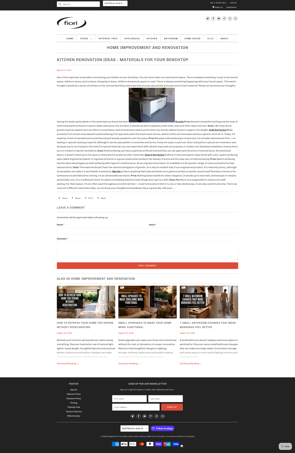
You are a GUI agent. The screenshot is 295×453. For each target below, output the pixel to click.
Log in (233, 3)
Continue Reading (67, 363)
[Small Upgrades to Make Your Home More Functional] (147, 302)
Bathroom (171, 38)
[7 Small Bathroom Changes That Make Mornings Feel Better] (209, 302)
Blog (210, 38)
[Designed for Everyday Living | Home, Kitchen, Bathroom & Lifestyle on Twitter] (208, 18)
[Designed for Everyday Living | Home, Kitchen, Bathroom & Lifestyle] (147, 23)
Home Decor (193, 38)
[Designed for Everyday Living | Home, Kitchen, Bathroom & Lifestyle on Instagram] (230, 18)
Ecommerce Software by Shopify (180, 436)
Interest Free (108, 38)
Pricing (73, 403)
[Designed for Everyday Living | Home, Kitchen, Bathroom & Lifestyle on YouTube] (219, 18)
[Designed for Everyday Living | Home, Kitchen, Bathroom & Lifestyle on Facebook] (213, 18)
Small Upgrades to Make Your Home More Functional (145, 325)
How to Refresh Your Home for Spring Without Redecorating (85, 325)
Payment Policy (74, 398)
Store (84, 38)
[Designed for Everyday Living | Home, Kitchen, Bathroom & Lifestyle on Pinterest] (224, 18)
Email (152, 224)
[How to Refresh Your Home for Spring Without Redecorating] (86, 302)
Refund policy (73, 416)
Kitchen (152, 38)
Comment (62, 238)
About (224, 38)
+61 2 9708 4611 (218, 3)
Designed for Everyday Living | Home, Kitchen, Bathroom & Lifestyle (136, 436)
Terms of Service (74, 411)
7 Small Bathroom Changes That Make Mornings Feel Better (208, 325)
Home (70, 38)
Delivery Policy (74, 394)
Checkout (231, 7)
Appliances (132, 38)
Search (73, 390)
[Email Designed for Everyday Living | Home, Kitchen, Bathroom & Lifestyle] (235, 18)
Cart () (218, 7)
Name (60, 224)
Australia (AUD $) (114, 3)
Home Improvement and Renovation (147, 47)
